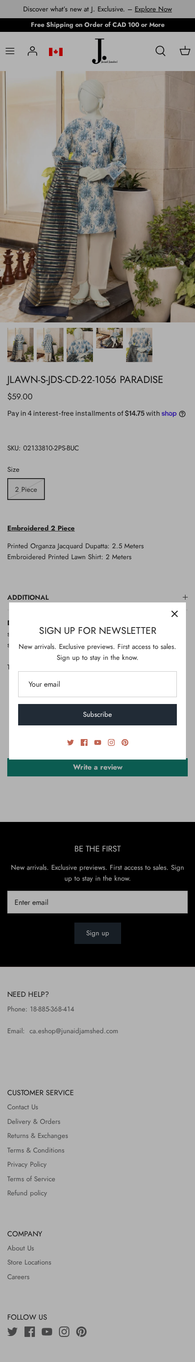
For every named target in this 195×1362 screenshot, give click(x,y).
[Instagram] (111, 742)
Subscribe (97, 714)
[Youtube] (97, 742)
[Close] (175, 614)
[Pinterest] (125, 742)
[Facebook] (84, 742)
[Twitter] (70, 742)
